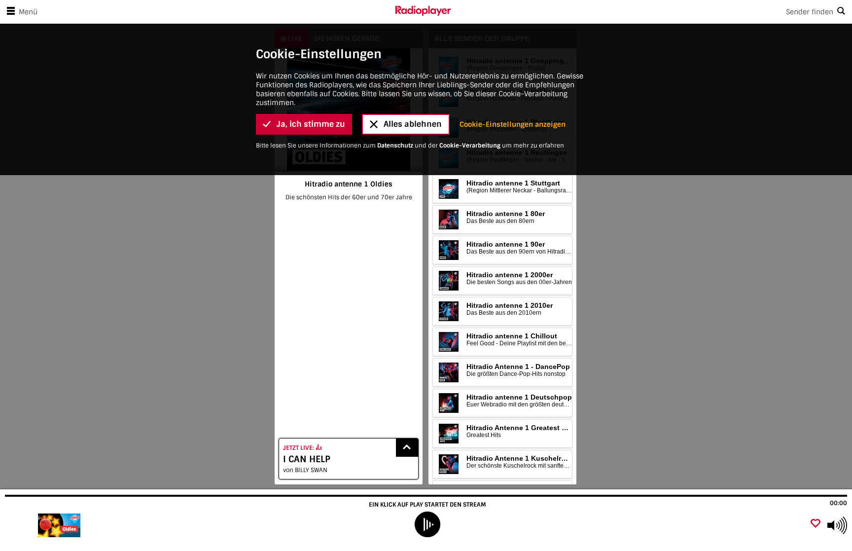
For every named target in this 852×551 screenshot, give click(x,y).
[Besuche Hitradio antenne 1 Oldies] (60, 525)
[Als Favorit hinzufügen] (815, 524)
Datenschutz (395, 145)
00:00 (838, 503)
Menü (28, 11)
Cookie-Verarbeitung (469, 145)
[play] (427, 524)
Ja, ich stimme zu (311, 124)
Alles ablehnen (413, 124)
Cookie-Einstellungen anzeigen (513, 124)
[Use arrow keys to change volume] (837, 525)
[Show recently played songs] (407, 448)
